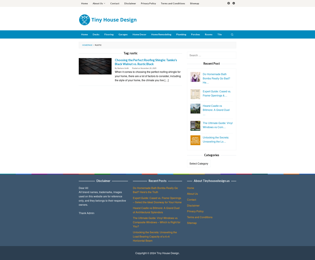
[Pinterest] (228, 3)
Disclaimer (193, 205)
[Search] (232, 34)
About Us (192, 194)
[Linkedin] (233, 3)
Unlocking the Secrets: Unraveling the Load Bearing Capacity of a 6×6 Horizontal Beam (155, 236)
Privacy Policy (195, 211)
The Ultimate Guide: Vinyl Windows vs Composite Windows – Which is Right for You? (156, 222)
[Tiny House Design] (107, 19)
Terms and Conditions (199, 217)
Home (190, 188)
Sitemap (192, 223)
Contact (191, 199)
